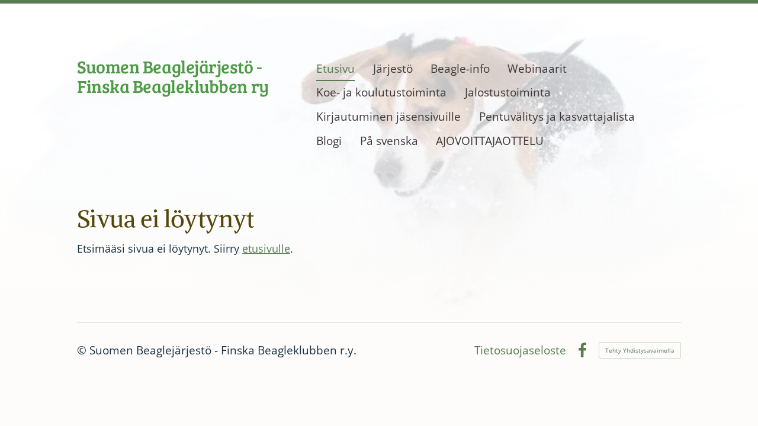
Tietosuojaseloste (520, 350)
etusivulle (266, 248)
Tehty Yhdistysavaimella (640, 350)
